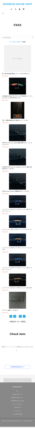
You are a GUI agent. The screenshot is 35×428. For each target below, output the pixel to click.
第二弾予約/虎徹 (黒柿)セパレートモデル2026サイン (16, 73)
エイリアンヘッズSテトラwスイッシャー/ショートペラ (17, 229)
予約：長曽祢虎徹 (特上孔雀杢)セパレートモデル (15, 120)
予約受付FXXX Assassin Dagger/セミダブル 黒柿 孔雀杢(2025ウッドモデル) (17, 167)
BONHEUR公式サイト (17, 367)
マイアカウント (17, 410)
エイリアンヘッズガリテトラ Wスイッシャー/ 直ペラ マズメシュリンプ (17, 210)
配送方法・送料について (17, 397)
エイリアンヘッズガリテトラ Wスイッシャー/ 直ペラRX (17, 287)
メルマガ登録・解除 (17, 414)
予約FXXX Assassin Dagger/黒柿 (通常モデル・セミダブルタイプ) (17, 143)
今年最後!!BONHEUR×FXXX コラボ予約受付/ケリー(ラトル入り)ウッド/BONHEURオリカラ (17, 97)
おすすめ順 (12, 41)
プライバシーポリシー (17, 404)
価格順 (18, 41)
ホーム (17, 390)
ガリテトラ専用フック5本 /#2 (10, 310)
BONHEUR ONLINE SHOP (17, 4)
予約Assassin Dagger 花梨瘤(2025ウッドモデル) (15, 191)
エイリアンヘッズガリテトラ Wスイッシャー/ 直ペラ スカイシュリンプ (17, 268)
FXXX (3, 13)
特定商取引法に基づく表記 (17, 400)
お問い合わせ (17, 407)
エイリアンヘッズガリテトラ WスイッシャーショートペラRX (17, 248)
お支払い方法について (17, 394)
